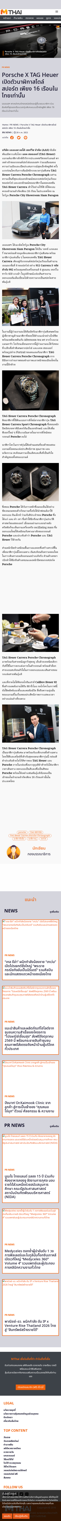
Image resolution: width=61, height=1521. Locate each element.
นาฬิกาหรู (33, 838)
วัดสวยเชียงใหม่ (11, 1441)
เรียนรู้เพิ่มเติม (21, 1516)
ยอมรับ (7, 1516)
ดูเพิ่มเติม (54, 912)
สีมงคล (7, 1477)
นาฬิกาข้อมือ (19, 838)
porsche (22, 832)
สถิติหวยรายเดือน (12, 1448)
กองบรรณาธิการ (39, 854)
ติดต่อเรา (8, 1417)
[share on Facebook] (12, 137)
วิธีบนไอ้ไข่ (8, 1459)
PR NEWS (6, 67)
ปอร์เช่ (43, 838)
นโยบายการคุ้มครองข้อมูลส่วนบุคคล (21, 1414)
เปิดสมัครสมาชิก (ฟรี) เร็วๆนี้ (31, 1387)
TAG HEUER (36, 832)
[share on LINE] (25, 137)
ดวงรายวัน (9, 1452)
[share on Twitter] (19, 137)
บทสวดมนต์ (9, 1455)
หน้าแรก (7, 18)
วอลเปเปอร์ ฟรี (11, 1474)
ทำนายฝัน (18, 18)
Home (5, 124)
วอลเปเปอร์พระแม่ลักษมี (15, 1470)
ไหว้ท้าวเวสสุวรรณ (12, 1463)
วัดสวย (7, 1437)
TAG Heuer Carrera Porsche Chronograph (30, 835)
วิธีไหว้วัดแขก (10, 1466)
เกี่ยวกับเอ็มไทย (11, 1421)
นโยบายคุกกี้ (10, 1410)
